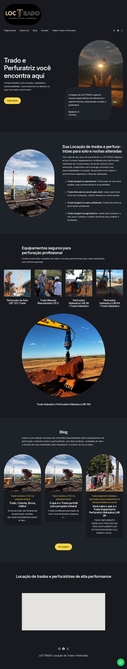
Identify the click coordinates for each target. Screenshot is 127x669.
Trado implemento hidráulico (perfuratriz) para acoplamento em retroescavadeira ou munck (104, 499)
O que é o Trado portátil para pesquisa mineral (63, 505)
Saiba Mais (12, 100)
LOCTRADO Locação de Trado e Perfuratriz (63, 655)
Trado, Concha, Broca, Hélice (22, 505)
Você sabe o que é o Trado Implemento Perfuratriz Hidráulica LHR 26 (104, 511)
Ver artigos (63, 546)
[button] (121, 662)
